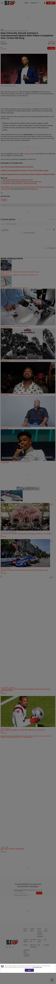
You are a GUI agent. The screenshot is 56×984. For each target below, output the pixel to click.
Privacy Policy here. (37, 967)
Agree (29, 970)
